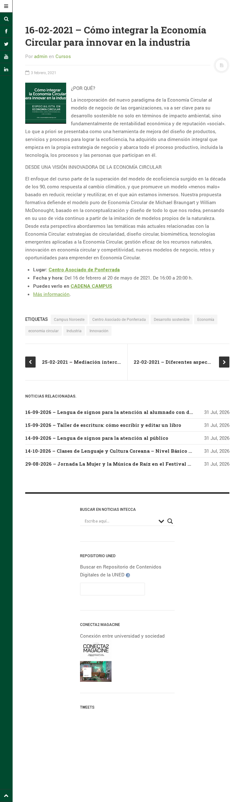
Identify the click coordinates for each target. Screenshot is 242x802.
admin (41, 56)
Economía (205, 319)
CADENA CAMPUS (91, 286)
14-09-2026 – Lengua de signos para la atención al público (96, 438)
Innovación (98, 330)
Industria (74, 330)
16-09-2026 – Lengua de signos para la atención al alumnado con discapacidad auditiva (133, 412)
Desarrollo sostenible (171, 319)
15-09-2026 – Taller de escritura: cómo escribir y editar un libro (103, 425)
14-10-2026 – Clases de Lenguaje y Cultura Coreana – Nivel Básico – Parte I (117, 451)
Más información (51, 294)
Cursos (63, 56)
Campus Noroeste (69, 319)
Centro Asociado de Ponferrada (84, 270)
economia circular (43, 330)
